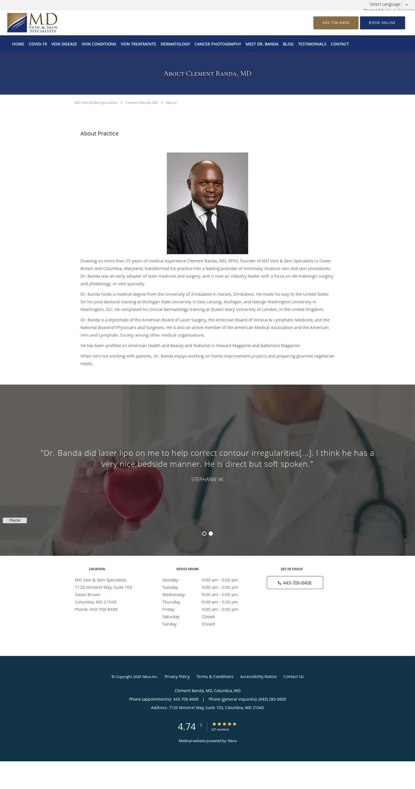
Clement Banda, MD (142, 102)
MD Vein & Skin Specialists (96, 102)
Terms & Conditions (214, 676)
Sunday (188, 624)
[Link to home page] (23, 22)
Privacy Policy (177, 676)
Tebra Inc (149, 676)
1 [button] (204, 533)
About (171, 102)
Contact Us (293, 676)
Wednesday (200, 594)
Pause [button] (15, 520)
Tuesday (200, 587)
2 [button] (210, 533)
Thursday (200, 602)
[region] (207, 464)
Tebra (232, 740)
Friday (200, 609)
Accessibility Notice (258, 676)
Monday (200, 580)
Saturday (188, 616)
